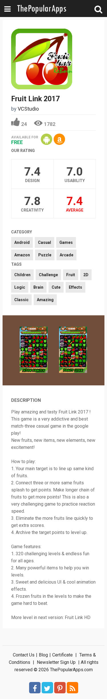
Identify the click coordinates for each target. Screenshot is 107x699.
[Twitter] (47, 687)
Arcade (66, 255)
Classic (21, 299)
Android (22, 242)
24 (24, 124)
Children (22, 275)
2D (85, 275)
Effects (75, 287)
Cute (56, 287)
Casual (44, 242)
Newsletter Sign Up (56, 662)
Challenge (48, 275)
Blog (43, 655)
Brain (38, 287)
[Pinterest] (60, 687)
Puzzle (44, 255)
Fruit (70, 275)
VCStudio (28, 109)
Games (66, 242)
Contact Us (24, 655)
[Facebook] (35, 687)
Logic (19, 287)
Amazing (45, 299)
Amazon (22, 255)
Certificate (62, 655)
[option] (33, 350)
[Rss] (72, 687)
